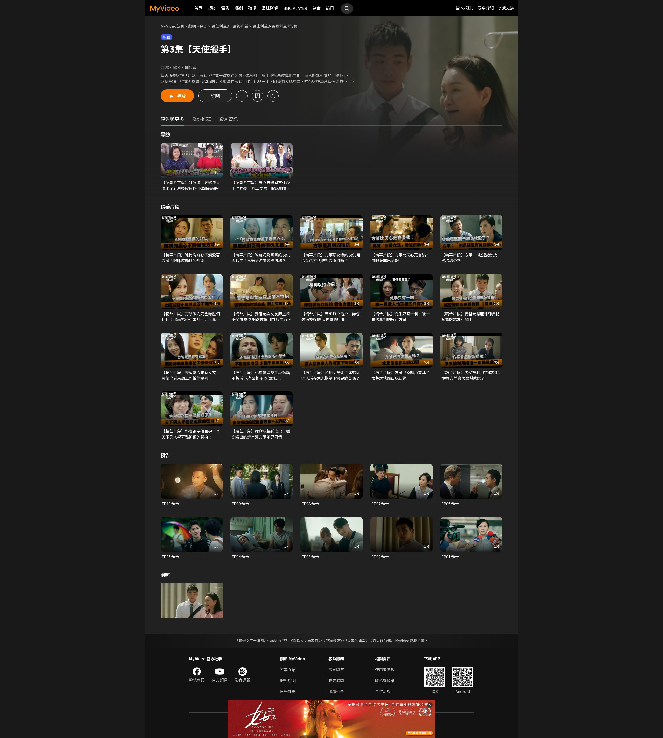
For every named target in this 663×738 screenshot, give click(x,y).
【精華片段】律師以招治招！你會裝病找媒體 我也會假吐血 (330, 316)
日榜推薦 (288, 691)
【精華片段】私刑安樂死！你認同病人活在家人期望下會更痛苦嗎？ (330, 375)
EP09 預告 (240, 503)
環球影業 (270, 8)
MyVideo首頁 (172, 26)
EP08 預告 (310, 503)
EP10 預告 (170, 503)
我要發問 (336, 680)
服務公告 (336, 691)
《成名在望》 (278, 640)
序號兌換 (506, 7)
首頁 (198, 8)
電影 (225, 8)
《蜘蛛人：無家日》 (305, 640)
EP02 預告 (380, 556)
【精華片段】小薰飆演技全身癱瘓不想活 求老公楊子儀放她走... (261, 375)
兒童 (316, 8)
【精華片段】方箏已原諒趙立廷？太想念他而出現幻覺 (400, 375)
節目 (330, 8)
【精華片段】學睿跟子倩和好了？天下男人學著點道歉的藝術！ (191, 434)
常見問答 (336, 669)
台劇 (203, 26)
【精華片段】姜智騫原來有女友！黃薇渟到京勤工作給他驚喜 (191, 375)
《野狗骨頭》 (333, 640)
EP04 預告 (240, 556)
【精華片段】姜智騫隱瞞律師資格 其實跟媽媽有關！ (470, 316)
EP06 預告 (450, 503)
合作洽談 (383, 691)
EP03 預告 (310, 556)
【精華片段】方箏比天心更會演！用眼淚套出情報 (400, 257)
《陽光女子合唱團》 (250, 640)
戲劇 (239, 8)
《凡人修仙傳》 (382, 640)
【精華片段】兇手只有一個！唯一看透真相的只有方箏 (400, 316)
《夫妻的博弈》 (356, 640)
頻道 (212, 8)
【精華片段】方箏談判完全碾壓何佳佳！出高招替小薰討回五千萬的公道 (191, 316)
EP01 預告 (450, 556)
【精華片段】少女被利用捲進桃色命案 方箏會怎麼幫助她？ (470, 375)
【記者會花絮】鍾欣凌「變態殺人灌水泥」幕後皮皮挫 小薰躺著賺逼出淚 (191, 185)
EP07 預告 (380, 503)
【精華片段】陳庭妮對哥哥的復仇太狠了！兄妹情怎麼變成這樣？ (261, 257)
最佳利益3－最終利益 (229, 26)
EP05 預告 (170, 556)
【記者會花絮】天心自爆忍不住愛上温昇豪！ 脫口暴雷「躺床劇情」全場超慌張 (261, 185)
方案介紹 (485, 7)
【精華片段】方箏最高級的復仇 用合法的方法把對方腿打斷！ (331, 257)
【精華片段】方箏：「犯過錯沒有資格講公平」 (469, 257)
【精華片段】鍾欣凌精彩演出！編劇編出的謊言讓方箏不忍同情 (261, 434)
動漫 (252, 8)
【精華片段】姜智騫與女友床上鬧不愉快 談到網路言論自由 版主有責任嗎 (261, 316)
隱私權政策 (384, 680)
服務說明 (288, 680)
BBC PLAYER (295, 8)
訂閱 (215, 95)
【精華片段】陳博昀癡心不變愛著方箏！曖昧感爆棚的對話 (191, 257)
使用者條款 (384, 669)
